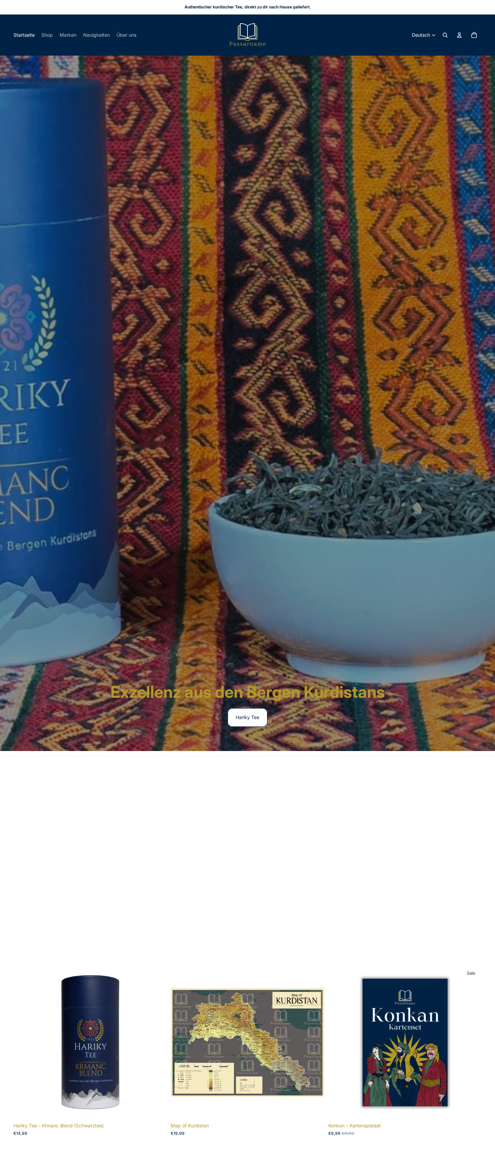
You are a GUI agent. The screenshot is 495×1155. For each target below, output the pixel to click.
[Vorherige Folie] (23, 1042)
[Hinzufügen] (157, 1109)
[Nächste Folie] (156, 1042)
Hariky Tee (247, 717)
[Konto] (459, 35)
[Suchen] (445, 35)
